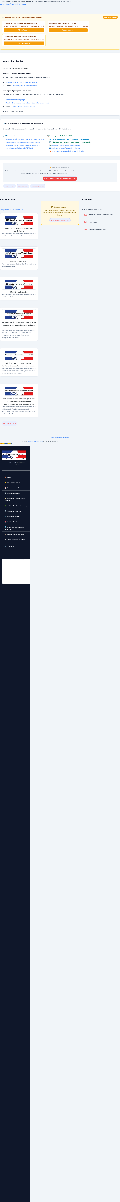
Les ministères (9, 423)
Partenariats (92, 222)
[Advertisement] (17, 571)
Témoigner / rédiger (38, 186)
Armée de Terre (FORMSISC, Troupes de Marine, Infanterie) (25, 139)
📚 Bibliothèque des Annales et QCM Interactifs (64, 145)
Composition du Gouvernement (11, 210)
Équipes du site (23, 186)
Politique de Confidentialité (60, 437)
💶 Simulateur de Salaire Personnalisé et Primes (64, 148)
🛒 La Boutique (9, 546)
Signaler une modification (61, 220)
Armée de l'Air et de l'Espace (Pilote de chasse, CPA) (23, 145)
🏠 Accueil (8, 477)
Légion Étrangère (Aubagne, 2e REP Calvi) (19, 148)
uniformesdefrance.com (97, 230)
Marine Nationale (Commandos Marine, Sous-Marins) (23, 142)
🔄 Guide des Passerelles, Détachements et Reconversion (70, 142)
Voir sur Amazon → (24, 30)
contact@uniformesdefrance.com (13, 4)
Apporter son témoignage (15, 100)
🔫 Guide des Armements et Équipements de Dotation (66, 151)
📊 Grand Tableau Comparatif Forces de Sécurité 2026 (69, 139)
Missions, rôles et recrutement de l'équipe (21, 82)
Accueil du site (9, 186)
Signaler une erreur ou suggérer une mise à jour (61, 178)
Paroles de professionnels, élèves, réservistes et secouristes (28, 103)
